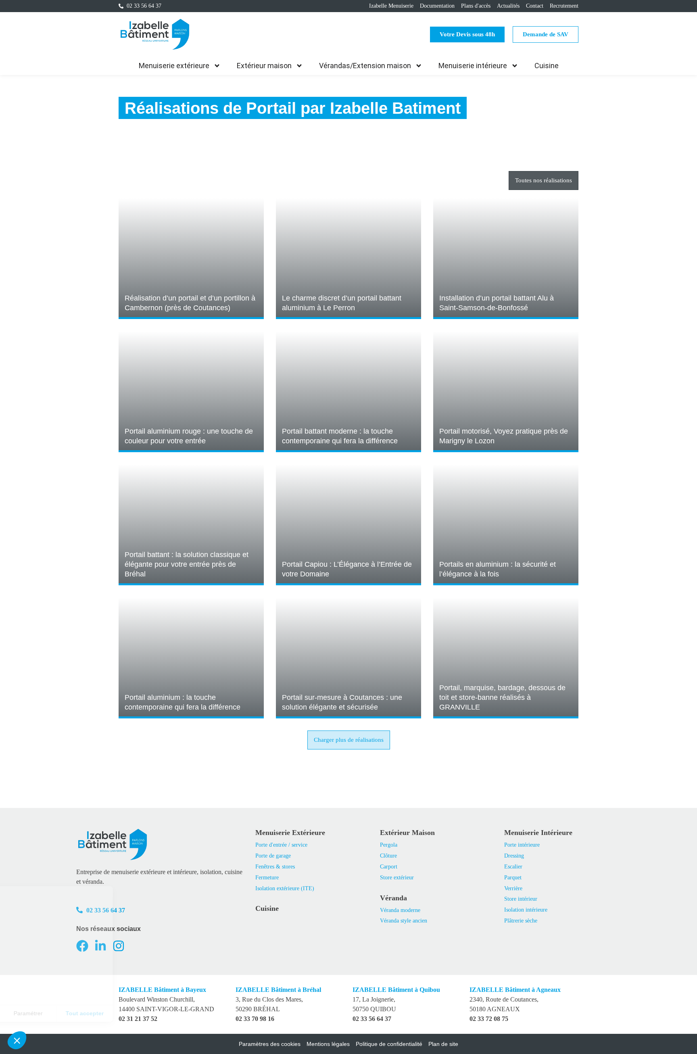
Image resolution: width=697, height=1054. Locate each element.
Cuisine (546, 65)
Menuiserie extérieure (174, 65)
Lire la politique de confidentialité (52, 987)
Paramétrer (92, 1013)
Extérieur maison (264, 65)
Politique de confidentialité (389, 1044)
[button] (348, 739)
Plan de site (443, 1044)
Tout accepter (149, 1013)
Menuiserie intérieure (472, 65)
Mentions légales (328, 1044)
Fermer (36, 1013)
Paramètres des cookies (270, 1044)
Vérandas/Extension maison (365, 65)
